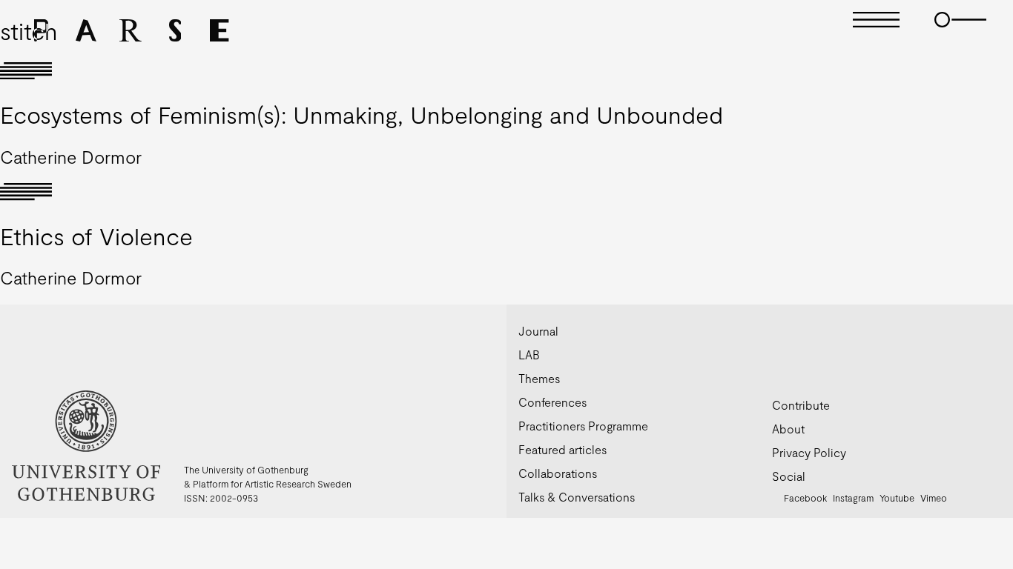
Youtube (897, 498)
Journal (538, 331)
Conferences (552, 402)
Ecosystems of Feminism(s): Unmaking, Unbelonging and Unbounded (361, 114)
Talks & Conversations (576, 497)
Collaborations (557, 473)
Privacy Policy (809, 452)
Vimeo (933, 498)
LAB (529, 354)
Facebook (805, 498)
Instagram (853, 498)
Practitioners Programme (583, 426)
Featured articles (562, 449)
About (788, 429)
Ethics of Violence (96, 236)
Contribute (801, 405)
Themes (539, 378)
